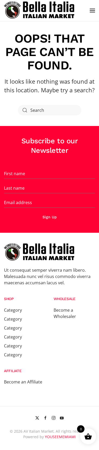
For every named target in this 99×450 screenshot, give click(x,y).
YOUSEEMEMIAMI (60, 436)
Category (13, 310)
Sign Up (50, 217)
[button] (92, 10)
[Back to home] (40, 10)
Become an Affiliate (23, 382)
